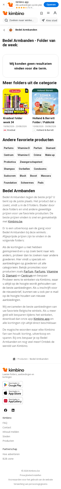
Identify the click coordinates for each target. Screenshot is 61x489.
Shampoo (9, 169)
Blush (23, 175)
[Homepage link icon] (14, 359)
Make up (50, 155)
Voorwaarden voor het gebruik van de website (30, 479)
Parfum (38, 148)
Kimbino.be (15, 221)
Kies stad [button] (51, 20)
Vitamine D (24, 148)
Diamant (50, 148)
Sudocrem (10, 175)
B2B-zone (8, 458)
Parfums (9, 148)
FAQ (5, 422)
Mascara (46, 175)
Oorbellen (24, 169)
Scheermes (27, 182)
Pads (41, 182)
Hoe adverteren (11, 454)
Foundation (10, 182)
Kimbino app (42, 319)
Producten (8, 440)
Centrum (9, 155)
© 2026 (30, 470)
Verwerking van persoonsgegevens (30, 484)
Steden (6, 436)
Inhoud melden (11, 431)
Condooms (40, 169)
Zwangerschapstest (31, 162)
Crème (37, 155)
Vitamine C (24, 155)
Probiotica (10, 162)
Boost (33, 175)
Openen (51, 4)
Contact (7, 427)
